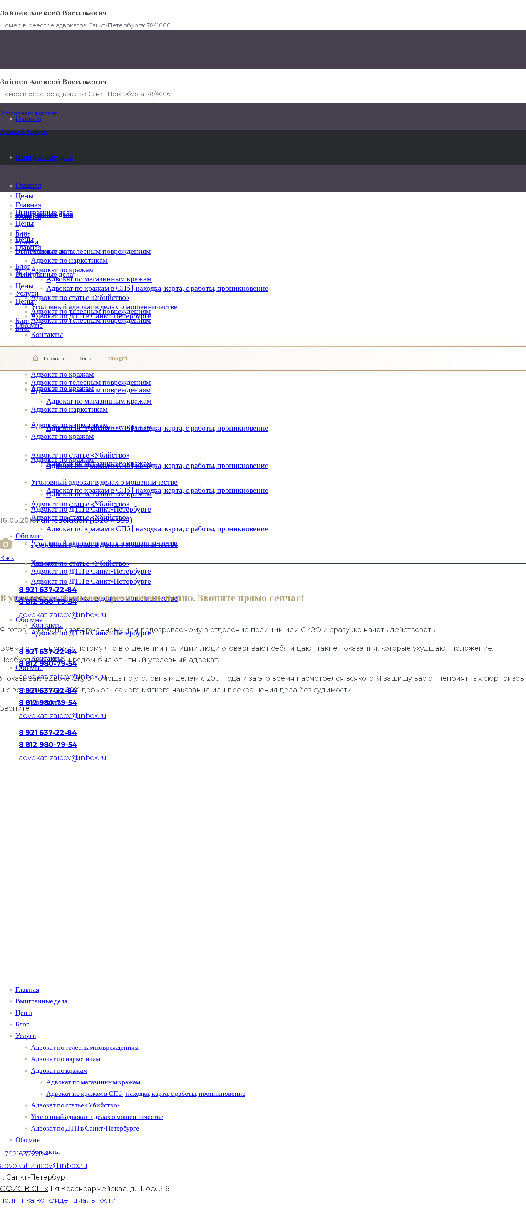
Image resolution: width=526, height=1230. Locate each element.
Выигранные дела (41, 1000)
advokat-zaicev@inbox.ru (43, 1165)
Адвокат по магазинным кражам (93, 1081)
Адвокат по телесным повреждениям (85, 1047)
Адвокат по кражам (59, 1070)
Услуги (25, 1035)
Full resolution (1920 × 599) (84, 520)
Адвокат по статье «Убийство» (75, 1104)
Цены (23, 1012)
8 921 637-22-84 (48, 691)
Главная (54, 358)
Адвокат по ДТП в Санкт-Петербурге (85, 1128)
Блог (86, 358)
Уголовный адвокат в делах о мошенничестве (97, 1116)
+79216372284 (24, 1154)
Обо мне (27, 1139)
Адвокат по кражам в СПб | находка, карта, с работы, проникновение (145, 1093)
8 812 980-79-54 (48, 702)
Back (7, 557)
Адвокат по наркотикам (65, 1058)
